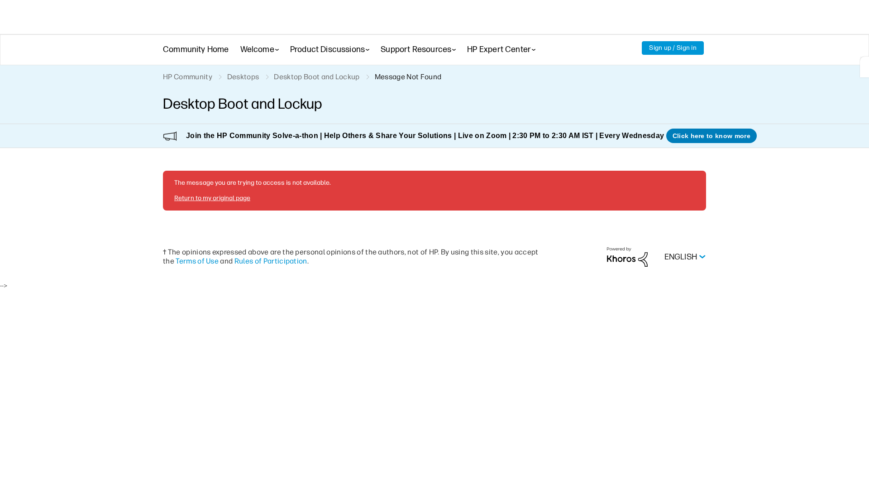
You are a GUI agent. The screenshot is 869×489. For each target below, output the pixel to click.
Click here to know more (711, 135)
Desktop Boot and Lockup (316, 76)
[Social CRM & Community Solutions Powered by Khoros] (627, 256)
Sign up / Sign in (673, 48)
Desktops (243, 76)
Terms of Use (197, 261)
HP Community (187, 76)
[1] (864, 67)
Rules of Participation (270, 261)
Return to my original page (212, 198)
